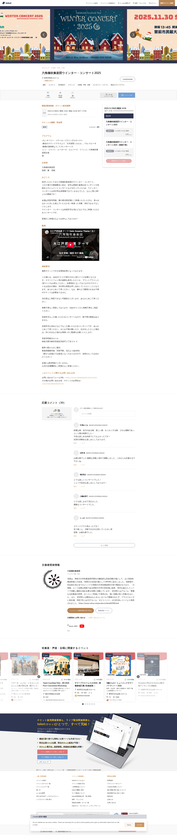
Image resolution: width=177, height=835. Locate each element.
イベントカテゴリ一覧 (43, 783)
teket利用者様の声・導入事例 (81, 796)
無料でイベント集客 (166, 3)
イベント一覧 (60, 770)
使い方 (38, 790)
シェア (83, 443)
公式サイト (72, 626)
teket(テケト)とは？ (78, 780)
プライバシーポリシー (114, 783)
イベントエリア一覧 (42, 787)
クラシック (45, 68)
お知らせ (110, 799)
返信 (75, 443)
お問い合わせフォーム (97, 618)
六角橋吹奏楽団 (73, 571)
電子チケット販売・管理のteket (45, 770)
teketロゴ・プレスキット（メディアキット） (86, 806)
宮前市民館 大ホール (64, 831)
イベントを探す (41, 780)
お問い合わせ (111, 802)
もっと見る (104, 545)
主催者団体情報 (128, 79)
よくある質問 (40, 793)
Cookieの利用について (114, 787)
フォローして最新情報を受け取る (80, 610)
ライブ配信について (78, 793)
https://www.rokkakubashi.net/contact (81, 377)
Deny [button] (129, 825)
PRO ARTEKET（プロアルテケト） (47, 796)
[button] (83, 704)
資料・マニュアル (77, 799)
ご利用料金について (78, 787)
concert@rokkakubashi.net (53, 383)
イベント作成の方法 (78, 783)
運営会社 (110, 796)
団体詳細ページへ (104, 610)
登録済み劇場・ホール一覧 (80, 802)
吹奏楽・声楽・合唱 (58, 68)
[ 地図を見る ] (49, 80)
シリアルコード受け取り (44, 799)
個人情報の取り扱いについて (116, 790)
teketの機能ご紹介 (78, 790)
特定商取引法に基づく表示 (115, 793)
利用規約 (110, 780)
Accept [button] (139, 825)
